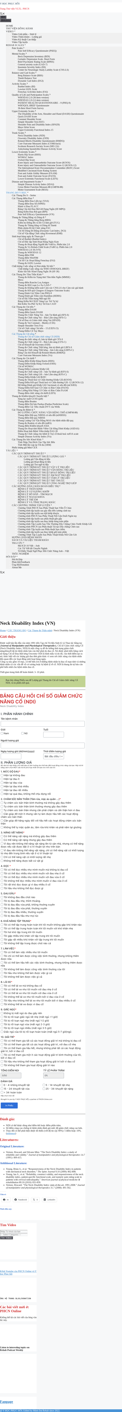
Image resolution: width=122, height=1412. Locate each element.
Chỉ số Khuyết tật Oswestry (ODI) (34, 344)
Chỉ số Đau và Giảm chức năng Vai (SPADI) (39, 320)
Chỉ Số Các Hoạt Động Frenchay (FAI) (36, 260)
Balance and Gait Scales (23, 73)
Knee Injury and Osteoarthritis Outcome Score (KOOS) (44, 162)
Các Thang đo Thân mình (40, 630)
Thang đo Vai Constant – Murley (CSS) (36, 323)
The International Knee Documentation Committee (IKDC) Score (48, 168)
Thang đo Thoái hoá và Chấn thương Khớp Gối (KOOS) (45, 379)
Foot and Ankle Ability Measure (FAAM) (38, 173)
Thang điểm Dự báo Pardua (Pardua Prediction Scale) (43, 404)
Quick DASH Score (27, 116)
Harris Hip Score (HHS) (29, 154)
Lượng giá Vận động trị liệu (37, 459)
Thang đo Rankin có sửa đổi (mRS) (34, 423)
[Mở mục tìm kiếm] (2, 14)
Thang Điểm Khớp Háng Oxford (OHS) (37, 363)
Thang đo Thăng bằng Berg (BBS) (34, 220)
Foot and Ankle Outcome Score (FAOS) (37, 176)
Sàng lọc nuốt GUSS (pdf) (30, 399)
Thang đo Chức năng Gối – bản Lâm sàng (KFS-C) (42, 374)
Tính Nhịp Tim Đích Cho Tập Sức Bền (36, 442)
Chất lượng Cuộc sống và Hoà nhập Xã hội (32, 266)
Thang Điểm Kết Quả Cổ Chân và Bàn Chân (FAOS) (43, 387)
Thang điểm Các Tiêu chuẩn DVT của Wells (39, 407)
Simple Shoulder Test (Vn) (30, 325)
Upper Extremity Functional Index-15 (35, 130)
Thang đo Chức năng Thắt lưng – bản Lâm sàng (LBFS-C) (46, 350)
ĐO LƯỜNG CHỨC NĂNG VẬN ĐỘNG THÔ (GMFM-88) (48, 412)
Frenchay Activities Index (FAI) (33, 92)
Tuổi (45, 729)
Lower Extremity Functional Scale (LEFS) (38, 178)
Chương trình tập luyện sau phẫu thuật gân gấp (40, 518)
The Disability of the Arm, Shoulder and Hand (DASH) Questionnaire (51, 114)
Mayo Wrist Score (26, 127)
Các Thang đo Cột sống (23, 334)
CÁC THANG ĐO (17, 630)
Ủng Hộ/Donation (20, 564)
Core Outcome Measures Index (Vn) (35, 355)
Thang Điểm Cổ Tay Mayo (30, 331)
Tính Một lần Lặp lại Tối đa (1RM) (34, 445)
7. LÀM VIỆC (8, 948)
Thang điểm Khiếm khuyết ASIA (33, 426)
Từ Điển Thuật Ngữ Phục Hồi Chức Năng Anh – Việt (43, 551)
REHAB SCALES (15, 45)
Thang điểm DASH (27, 309)
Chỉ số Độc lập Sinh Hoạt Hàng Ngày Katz (38, 241)
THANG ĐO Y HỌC (16, 192)
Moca (20, 280)
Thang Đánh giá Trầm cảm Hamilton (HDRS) (39, 296)
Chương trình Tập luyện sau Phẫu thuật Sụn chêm (41, 529)
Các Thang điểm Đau (22, 198)
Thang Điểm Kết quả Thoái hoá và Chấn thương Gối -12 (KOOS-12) (50, 382)
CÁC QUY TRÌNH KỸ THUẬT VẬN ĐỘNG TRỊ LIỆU (46, 470)
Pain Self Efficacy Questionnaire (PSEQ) (37, 51)
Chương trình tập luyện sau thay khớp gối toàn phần (42, 532)
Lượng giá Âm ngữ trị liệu (36, 464)
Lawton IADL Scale (27, 89)
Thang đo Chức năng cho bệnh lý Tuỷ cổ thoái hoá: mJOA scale (48, 434)
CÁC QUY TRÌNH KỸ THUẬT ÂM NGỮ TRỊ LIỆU (44, 475)
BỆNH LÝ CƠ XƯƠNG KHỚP (33, 491)
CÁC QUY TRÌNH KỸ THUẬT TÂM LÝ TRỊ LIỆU (44, 478)
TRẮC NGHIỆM (20, 553)
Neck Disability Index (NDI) (31, 135)
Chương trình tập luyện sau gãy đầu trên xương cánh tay (44, 510)
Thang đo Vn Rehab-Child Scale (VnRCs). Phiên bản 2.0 (45, 247)
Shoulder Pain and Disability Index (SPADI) (39, 124)
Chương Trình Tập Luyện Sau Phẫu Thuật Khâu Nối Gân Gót (47, 534)
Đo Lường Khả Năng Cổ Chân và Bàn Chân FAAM (43, 390)
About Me (17, 567)
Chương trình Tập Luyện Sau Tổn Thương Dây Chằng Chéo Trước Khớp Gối (55, 524)
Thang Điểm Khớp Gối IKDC (32, 377)
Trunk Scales (18, 133)
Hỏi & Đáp (17, 559)
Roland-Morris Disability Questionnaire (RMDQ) (41, 141)
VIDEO (10, 31)
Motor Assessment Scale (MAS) (33, 189)
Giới (3, 729)
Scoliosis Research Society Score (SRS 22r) (38, 146)
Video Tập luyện (20, 42)
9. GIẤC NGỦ (8, 1009)
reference (11, 1133)
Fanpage (6, 1402)
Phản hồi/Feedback (21, 562)
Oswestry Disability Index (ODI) (33, 138)
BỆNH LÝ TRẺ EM (28, 499)
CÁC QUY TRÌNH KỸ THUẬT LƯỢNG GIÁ (41, 456)
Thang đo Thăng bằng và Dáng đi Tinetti (37, 225)
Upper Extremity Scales (23, 111)
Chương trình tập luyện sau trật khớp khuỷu (38, 513)
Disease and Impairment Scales (26, 181)
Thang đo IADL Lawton (29, 263)
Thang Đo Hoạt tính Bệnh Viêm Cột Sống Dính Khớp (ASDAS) (48, 428)
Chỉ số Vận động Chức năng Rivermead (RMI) (40, 233)
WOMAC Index (25, 157)
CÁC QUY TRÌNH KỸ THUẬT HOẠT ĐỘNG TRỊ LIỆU (47, 472)
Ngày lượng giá (18, 751)
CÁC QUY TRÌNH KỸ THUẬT (28, 453)
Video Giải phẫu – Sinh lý (24, 34)
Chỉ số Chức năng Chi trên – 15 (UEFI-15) (38, 328)
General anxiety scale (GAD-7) (32, 64)
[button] (3, 1373)
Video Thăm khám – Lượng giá (27, 37)
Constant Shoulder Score (29, 119)
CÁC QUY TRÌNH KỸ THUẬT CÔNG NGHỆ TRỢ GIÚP (47, 483)
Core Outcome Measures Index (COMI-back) (39, 143)
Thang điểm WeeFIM (28, 258)
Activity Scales (19, 84)
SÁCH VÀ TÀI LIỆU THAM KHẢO (30, 540)
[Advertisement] (61, 596)
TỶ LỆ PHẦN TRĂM (53, 1070)
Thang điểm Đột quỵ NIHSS (31, 418)
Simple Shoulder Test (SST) (31, 122)
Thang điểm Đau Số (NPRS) (31, 203)
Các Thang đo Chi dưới (23, 358)
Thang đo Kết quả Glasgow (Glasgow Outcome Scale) (43, 290)
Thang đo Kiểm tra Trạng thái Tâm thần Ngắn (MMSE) (44, 277)
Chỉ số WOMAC (26, 366)
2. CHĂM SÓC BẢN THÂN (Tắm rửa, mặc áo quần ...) (31, 799)
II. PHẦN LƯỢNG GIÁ (16, 762)
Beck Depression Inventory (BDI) (34, 56)
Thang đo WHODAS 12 (29, 252)
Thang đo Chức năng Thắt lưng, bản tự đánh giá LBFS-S (45, 347)
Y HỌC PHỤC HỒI (9, 3)
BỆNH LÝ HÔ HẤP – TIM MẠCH (35, 494)
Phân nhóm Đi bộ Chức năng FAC (34, 228)
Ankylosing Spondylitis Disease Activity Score (40, 149)
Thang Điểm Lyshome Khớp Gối (33, 369)
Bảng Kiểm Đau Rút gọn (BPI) (32, 211)
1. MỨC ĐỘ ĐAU (10, 771)
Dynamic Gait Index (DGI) (30, 81)
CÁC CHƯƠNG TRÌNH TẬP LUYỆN (31, 505)
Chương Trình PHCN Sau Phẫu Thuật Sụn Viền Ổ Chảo (44, 508)
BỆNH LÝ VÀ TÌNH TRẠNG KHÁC (37, 502)
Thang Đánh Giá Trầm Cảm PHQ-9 (35, 293)
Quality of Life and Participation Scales (30, 95)
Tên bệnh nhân (9, 718)
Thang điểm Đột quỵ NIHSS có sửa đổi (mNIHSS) (42, 415)
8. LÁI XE (6, 981)
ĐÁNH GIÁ (6, 1081)
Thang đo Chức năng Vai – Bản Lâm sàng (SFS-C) (42, 317)
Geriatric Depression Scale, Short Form (36, 59)
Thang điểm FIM (26, 255)
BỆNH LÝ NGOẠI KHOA (31, 497)
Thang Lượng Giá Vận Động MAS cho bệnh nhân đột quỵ (45, 420)
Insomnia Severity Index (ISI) (32, 67)
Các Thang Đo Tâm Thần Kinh (27, 274)
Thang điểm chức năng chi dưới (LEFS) (37, 393)
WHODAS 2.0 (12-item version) (33, 100)
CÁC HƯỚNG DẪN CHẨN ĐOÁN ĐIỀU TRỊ (35, 486)
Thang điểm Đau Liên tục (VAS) (33, 201)
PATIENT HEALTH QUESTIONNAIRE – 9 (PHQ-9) (44, 103)
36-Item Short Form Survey (31, 108)
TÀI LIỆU (11, 450)
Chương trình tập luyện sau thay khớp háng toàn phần (43, 521)
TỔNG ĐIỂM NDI (10, 1070)
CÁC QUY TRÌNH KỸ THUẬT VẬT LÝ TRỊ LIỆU (44, 467)
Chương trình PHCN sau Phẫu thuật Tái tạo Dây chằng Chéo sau (48, 526)
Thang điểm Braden (27, 401)
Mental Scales (18, 53)
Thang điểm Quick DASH (30, 312)
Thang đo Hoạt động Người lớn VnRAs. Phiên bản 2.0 (44, 244)
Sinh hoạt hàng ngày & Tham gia (27, 236)
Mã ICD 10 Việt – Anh (29, 545)
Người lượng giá (10, 740)
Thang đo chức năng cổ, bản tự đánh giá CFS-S (40, 339)
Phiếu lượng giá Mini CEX (24, 447)
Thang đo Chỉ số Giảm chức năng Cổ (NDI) (39, 336)
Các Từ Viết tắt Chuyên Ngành (32, 548)
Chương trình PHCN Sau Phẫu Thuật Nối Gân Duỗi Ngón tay (47, 516)
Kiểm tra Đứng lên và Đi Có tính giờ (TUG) (39, 222)
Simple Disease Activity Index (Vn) (34, 436)
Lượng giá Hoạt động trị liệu (37, 462)
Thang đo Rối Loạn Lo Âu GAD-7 (34, 285)
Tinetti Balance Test (27, 78)
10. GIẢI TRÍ (8, 1036)
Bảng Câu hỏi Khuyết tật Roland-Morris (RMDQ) (41, 352)
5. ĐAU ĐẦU (8, 893)
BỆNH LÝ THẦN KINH (30, 489)
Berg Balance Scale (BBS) (30, 75)
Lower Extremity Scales (23, 152)
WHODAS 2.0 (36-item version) (33, 97)
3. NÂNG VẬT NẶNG (12, 832)
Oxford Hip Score (26, 160)
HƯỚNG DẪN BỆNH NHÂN (27, 537)
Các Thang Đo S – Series (24, 195)
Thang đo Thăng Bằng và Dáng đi (28, 217)
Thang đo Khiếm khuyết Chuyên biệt (29, 396)
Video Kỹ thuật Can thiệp (24, 39)
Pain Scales (17, 48)
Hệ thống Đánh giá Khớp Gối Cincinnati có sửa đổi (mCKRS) (47, 385)
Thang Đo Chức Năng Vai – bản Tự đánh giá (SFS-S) (43, 315)
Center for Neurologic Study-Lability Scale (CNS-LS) (43, 70)
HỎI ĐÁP (11, 556)
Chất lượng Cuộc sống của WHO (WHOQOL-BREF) (43, 269)
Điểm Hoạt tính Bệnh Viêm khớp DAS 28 (38, 431)
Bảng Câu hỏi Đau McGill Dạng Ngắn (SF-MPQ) (41, 209)
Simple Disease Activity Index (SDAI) (36, 184)
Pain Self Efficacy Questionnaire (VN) (36, 214)
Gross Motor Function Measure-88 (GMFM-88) (40, 187)
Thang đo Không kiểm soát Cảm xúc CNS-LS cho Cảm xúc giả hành (50, 288)
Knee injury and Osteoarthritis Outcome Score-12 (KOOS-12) (47, 165)
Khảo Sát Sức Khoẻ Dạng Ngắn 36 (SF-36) (38, 271)
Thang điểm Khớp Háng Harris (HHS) (36, 361)
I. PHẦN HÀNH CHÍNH (17, 714)
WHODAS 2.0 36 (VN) (29, 249)
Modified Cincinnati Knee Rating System (37, 170)
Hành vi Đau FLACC (28, 206)
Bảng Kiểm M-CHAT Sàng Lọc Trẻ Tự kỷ (38, 301)
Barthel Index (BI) (26, 86)
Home (3, 630)
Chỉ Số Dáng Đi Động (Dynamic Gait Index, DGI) (42, 230)
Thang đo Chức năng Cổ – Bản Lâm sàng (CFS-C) (42, 342)
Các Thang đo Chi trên (22, 307)
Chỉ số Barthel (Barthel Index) (32, 239)
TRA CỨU (17, 543)
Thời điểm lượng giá (54, 751)
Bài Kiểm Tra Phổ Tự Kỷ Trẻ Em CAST (37, 304)
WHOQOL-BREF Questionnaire (33, 105)
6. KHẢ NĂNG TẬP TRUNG (16, 920)
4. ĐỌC (6, 865)
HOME (9, 26)
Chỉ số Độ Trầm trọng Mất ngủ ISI (34, 298)
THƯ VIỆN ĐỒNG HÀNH (19, 28)
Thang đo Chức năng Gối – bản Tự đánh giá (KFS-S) (43, 371)
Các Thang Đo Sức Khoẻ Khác (27, 439)
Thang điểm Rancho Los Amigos (33, 282)
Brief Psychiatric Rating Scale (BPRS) (36, 62)
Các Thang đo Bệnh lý (22, 410)
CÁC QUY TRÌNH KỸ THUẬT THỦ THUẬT (41, 480)
